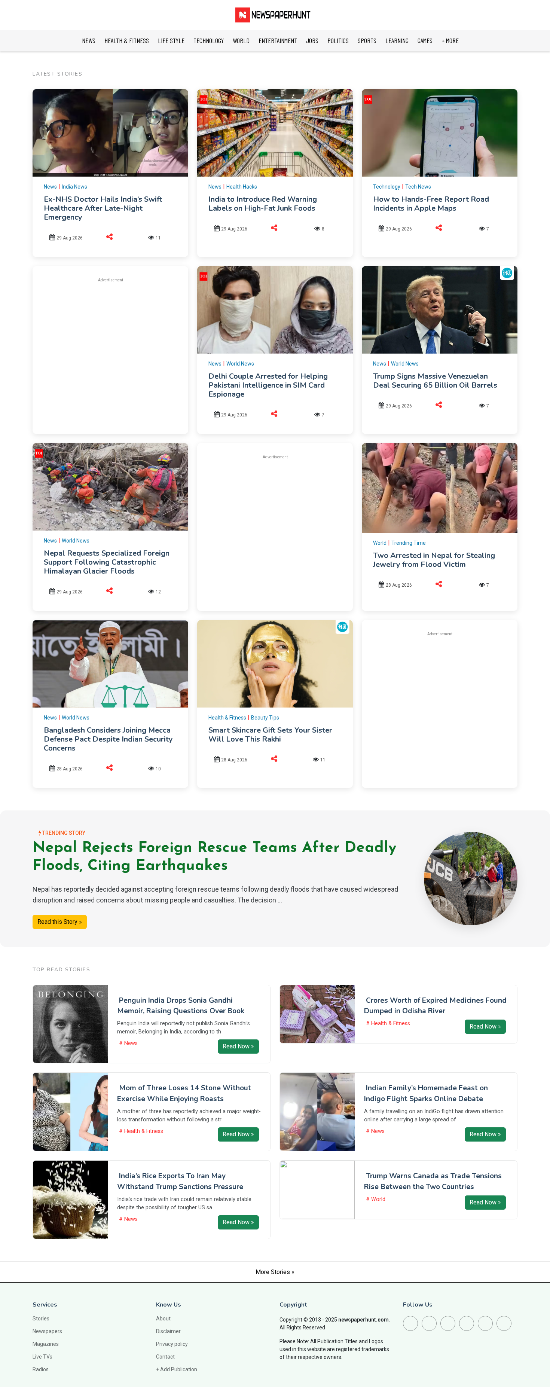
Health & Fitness (227, 718)
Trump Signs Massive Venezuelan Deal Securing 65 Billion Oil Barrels (435, 380)
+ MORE (450, 40)
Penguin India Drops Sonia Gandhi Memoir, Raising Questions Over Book (180, 1006)
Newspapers (47, 1331)
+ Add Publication (176, 1369)
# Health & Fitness (388, 1023)
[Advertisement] (110, 341)
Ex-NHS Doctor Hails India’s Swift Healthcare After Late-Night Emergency (103, 208)
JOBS (312, 40)
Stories (41, 1318)
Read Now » (238, 1046)
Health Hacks (241, 187)
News (50, 187)
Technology (386, 187)
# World (375, 1199)
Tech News (418, 187)
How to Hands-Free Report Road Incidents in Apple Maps (431, 203)
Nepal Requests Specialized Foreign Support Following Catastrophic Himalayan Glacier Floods (106, 562)
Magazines (46, 1344)
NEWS (88, 40)
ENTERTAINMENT (278, 40)
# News (128, 1043)
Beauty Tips (265, 718)
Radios (41, 1369)
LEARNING (397, 40)
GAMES (425, 40)
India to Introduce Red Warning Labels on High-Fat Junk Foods (262, 203)
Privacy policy (172, 1344)
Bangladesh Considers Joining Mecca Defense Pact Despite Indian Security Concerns (108, 739)
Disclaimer (168, 1331)
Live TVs (42, 1356)
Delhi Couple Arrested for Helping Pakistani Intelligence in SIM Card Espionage (268, 385)
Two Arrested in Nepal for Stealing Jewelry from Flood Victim (434, 559)
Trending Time (408, 543)
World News (240, 364)
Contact (165, 1356)
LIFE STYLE (171, 40)
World (379, 543)
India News (74, 187)
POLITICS (338, 40)
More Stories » (275, 1272)
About (163, 1318)
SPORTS (367, 40)
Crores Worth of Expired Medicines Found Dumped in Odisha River (435, 1006)
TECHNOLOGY (208, 40)
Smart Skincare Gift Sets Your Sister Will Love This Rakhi (270, 734)
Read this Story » (59, 921)
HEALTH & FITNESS (126, 40)
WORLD (241, 40)
